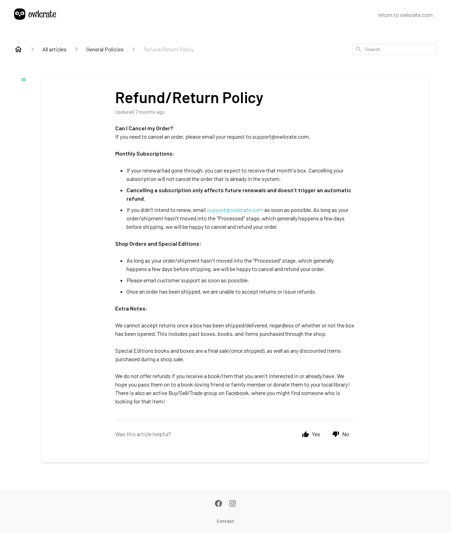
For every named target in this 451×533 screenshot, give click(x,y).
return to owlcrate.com (405, 14)
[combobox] (394, 49)
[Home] (18, 49)
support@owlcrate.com (235, 209)
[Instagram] (232, 504)
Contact (225, 521)
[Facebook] (218, 504)
